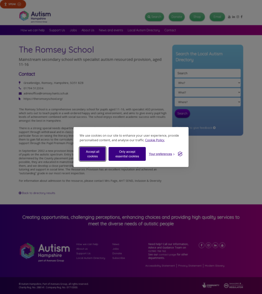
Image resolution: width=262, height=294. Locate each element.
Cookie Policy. (155, 140)
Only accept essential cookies (127, 153)
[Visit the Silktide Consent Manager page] (180, 154)
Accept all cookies (92, 153)
